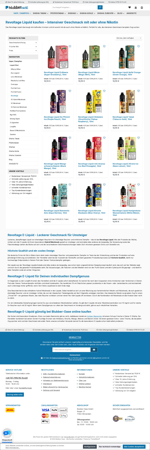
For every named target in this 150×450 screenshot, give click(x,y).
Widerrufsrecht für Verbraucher (55, 387)
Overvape (14, 84)
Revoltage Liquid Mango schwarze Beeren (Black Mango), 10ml (55, 166)
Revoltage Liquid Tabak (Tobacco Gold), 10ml (123, 118)
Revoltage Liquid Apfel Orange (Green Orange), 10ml (127, 73)
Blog (10, 160)
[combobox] (75, 7)
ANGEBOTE (13, 164)
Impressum (47, 384)
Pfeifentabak (14, 143)
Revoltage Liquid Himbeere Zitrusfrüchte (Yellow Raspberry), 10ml (90, 119)
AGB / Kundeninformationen (54, 374)
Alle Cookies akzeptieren (134, 447)
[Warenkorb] (141, 7)
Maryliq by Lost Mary (18, 80)
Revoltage (14, 96)
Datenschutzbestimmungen (61, 358)
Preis (11, 51)
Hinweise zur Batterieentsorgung (55, 380)
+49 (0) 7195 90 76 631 (17, 378)
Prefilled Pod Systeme (18, 111)
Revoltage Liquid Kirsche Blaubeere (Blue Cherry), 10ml (91, 212)
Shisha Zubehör (15, 155)
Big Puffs (13, 115)
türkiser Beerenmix (94, 316)
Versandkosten (69, 437)
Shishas (12, 147)
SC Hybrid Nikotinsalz (18, 99)
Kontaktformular (25, 388)
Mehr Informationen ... (13, 448)
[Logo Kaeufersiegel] (118, 418)
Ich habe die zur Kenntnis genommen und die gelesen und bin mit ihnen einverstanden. (76, 359)
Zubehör (13, 134)
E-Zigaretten (14, 123)
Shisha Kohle (14, 151)
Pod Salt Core (15, 88)
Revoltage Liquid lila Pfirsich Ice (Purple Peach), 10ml (57, 118)
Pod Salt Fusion (16, 92)
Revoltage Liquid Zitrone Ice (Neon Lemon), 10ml (125, 165)
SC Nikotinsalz (16, 103)
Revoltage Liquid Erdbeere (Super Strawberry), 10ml (56, 73)
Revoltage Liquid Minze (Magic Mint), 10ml (88, 73)
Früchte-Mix (14, 47)
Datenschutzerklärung (51, 377)
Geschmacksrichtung (17, 43)
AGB (94, 358)
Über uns (82, 380)
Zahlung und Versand (51, 390)
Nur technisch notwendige (109, 447)
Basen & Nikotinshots (17, 130)
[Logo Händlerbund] (130, 418)
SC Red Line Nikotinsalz (19, 107)
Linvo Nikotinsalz (16, 77)
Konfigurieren (89, 447)
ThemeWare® (95, 439)
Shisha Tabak (14, 139)
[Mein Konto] (135, 7)
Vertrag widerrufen (15, 395)
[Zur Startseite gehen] (17, 7)
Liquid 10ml (14, 65)
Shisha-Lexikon (85, 384)
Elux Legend (15, 73)
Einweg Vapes (15, 119)
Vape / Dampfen (15, 61)
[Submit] (94, 349)
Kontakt (82, 374)
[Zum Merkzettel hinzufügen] (70, 46)
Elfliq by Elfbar (16, 69)
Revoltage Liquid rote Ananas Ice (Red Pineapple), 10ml (91, 165)
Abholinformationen (86, 377)
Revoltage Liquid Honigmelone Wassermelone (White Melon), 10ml (126, 213)
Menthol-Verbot (85, 387)
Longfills (13, 127)
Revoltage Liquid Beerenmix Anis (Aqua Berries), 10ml (56, 212)
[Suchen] (100, 7)
